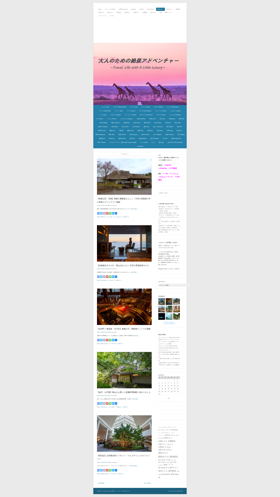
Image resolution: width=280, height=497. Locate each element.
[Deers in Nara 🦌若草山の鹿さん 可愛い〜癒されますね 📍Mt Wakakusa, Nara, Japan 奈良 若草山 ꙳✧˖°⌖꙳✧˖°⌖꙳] (169, 309)
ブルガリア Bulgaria (115, 114)
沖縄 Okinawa (102, 142)
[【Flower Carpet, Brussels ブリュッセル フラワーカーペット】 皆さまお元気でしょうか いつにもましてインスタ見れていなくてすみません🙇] (161, 309)
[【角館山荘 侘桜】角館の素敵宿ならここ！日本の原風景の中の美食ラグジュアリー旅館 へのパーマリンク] (124, 176)
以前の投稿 (100, 483)
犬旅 (160, 12)
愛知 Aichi (112, 130)
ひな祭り (160, 427)
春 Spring (161, 468)
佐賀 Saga (132, 138)
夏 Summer (162, 460)
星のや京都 (161, 462)
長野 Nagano (169, 126)
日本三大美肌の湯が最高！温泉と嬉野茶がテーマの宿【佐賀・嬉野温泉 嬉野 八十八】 (169, 354)
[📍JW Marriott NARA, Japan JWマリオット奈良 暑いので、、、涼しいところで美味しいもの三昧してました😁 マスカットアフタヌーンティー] (176, 309)
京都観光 (144, 12)
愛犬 (175, 460)
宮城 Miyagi (172, 118)
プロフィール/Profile (110, 9)
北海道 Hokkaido (141, 118)
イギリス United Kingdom (119, 107)
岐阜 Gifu (179, 126)
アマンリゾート (102, 15)
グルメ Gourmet (116, 216)
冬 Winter (168, 447)
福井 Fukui (146, 126)
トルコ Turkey (103, 114)
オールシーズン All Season (168, 430)
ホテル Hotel (109, 216)
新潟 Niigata (115, 126)
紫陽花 (177, 474)
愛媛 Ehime (102, 138)
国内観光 (178, 9)
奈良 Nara (179, 130)
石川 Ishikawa (136, 126)
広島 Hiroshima (145, 134)
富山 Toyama (125, 126)
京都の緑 (177, 435)
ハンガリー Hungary (175, 111)
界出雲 (160, 474)
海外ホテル (101, 12)
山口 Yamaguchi (157, 134)
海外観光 (119, 12)
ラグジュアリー (161, 435)
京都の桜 (167, 435)
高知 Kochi (112, 138)
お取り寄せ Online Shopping (175, 142)
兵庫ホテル (170, 444)
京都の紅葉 (173, 435)
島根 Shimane (122, 134)
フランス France (145, 107)
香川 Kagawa (181, 134)
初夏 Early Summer (165, 450)
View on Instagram (169, 323)
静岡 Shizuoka (102, 130)
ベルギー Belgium (158, 107)
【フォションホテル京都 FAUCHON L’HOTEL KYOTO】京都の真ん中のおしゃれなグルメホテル (168, 348)
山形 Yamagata (103, 122)
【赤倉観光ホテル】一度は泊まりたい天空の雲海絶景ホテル (123, 265)
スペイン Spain (119, 111)
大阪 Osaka (160, 130)
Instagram (133, 9)
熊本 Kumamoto (154, 138)
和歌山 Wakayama (100, 134)
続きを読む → (135, 208)
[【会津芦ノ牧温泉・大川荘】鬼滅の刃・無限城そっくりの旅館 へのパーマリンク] (124, 307)
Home (100, 9)
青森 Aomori (152, 118)
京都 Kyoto (150, 130)
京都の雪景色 (160, 438)
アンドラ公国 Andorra (105, 111)
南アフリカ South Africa (146, 114)
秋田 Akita (181, 118)
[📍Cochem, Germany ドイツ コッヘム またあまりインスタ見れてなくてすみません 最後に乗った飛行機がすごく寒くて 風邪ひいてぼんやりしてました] (161, 301)
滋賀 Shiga (140, 130)
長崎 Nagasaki (142, 138)
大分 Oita (165, 138)
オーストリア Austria (160, 111)
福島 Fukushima (115, 122)
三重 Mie (121, 130)
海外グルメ (110, 12)
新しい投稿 (148, 483)
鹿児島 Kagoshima (176, 138)
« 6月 (168, 398)
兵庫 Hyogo (170, 130)
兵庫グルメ (153, 12)
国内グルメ (169, 9)
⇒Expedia (162, 168)
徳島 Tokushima (170, 134)
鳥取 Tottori (112, 134)
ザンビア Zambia (160, 114)
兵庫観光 (161, 447)
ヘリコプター (172, 432)
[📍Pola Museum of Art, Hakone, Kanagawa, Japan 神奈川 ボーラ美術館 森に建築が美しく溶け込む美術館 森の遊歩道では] (169, 316)
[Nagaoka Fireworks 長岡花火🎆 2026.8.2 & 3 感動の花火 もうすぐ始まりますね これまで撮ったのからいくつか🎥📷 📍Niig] (161, 316)
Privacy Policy (150, 9)
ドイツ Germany (131, 111)
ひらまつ (112, 15)
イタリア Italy (133, 107)
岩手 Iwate (162, 118)
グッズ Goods (144, 142)
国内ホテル (160, 9)
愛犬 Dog (161, 142)
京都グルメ (136, 12)
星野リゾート (168, 12)
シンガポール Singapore (126, 118)
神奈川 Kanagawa (103, 126)
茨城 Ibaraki (127, 122)
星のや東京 (167, 462)
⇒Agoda (167, 165)
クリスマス (165, 432)
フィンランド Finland (130, 114)
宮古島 (168, 460)
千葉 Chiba (168, 122)
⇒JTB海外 (173, 168)
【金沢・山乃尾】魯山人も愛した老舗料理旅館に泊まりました (124, 392)
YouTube (141, 9)
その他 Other (140, 146)
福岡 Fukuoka (122, 138)
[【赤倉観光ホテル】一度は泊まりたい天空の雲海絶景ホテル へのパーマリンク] (124, 243)
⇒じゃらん (173, 174)
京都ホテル (127, 12)
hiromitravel (114, 205)
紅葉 (172, 474)
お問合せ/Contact (123, 9)
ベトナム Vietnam (111, 118)
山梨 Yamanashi (157, 126)
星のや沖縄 (173, 462)
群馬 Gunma (147, 122)
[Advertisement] (140, 28)
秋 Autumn (166, 474)
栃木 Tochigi (137, 122)
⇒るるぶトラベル (165, 177)
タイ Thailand (99, 118)
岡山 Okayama (133, 134)
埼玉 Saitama (157, 122)
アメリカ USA (105, 107)
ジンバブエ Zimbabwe (175, 114)
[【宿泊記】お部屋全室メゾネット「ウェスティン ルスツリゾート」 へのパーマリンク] (124, 433)
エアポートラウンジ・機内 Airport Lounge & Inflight (123, 142)
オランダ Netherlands (172, 107)
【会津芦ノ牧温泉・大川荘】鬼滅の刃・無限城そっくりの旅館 (124, 329)
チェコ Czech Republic (145, 111)
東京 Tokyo (178, 122)
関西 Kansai (130, 130)
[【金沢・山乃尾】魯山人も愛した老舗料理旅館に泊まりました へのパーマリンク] (124, 370)
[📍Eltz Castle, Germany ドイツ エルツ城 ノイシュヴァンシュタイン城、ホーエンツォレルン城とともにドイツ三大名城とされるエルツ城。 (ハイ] (176, 301)
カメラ (153, 142)
